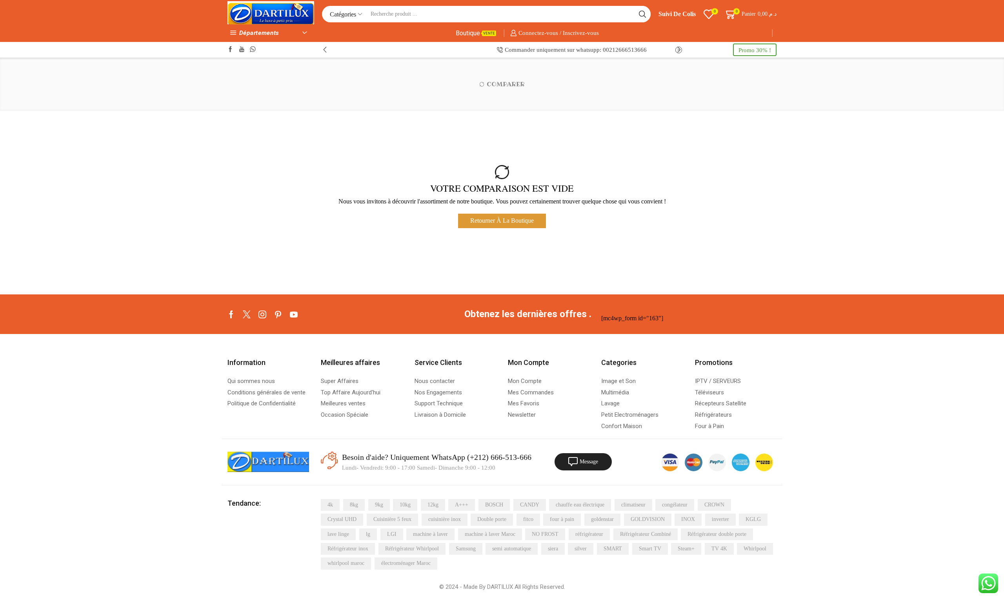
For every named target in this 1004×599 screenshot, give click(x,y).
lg (368, 534)
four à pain (562, 519)
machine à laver (430, 534)
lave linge (338, 534)
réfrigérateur (589, 534)
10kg (405, 505)
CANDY (529, 505)
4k (330, 505)
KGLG (753, 519)
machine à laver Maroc (490, 534)
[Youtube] (242, 49)
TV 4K (719, 549)
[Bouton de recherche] (642, 14)
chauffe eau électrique (580, 505)
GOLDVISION (648, 519)
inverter (720, 519)
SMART (613, 549)
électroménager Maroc (406, 563)
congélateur (675, 505)
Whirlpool (755, 549)
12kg (432, 505)
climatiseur (633, 505)
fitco (528, 519)
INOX (688, 519)
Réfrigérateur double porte (717, 534)
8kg (354, 505)
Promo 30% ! (754, 50)
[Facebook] (230, 49)
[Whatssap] (253, 49)
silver (581, 549)
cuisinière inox (444, 519)
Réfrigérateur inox (347, 549)
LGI (392, 534)
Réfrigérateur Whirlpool (412, 549)
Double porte (491, 519)
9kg (379, 505)
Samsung (466, 549)
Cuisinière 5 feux (392, 519)
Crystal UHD (341, 519)
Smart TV (650, 549)
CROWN (714, 505)
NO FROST (545, 534)
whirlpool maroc (345, 563)
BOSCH (494, 505)
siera (553, 549)
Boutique (475, 33)
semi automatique (511, 549)
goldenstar (602, 519)
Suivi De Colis (677, 14)
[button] (325, 50)
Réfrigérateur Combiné (645, 534)
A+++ (461, 505)
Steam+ (686, 549)
